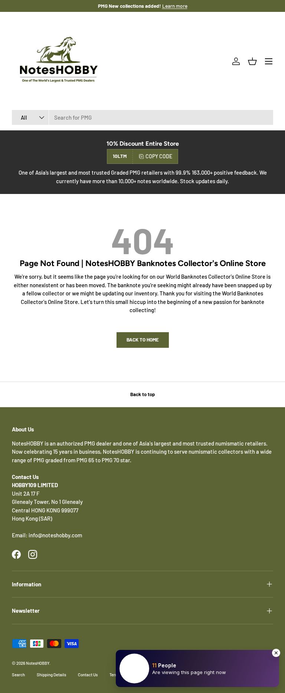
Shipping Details (51, 674)
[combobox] (142, 117)
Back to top (142, 394)
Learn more (174, 6)
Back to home (143, 340)
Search (18, 674)
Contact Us (88, 674)
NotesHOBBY (37, 663)
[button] (252, 61)
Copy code (158, 156)
